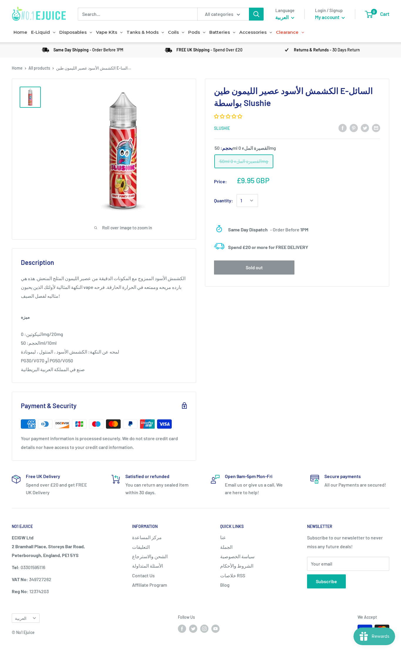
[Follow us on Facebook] (182, 629)
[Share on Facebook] (342, 127)
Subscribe (326, 581)
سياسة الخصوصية (237, 556)
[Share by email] (376, 127)
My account (327, 17)
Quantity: (223, 200)
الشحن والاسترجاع (150, 556)
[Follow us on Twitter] (193, 629)
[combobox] (137, 14)
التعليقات (141, 547)
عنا (223, 537)
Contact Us (143, 575)
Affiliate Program (149, 585)
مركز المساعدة (147, 537)
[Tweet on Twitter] (365, 127)
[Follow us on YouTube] (215, 629)
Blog (225, 585)
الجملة (226, 547)
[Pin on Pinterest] (354, 127)
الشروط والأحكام (236, 565)
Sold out (254, 267)
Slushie (222, 128)
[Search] (256, 14)
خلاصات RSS (232, 575)
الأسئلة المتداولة (147, 565)
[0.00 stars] (228, 116)
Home (17, 67)
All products (39, 67)
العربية (20, 618)
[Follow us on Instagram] (204, 629)
